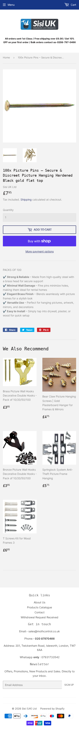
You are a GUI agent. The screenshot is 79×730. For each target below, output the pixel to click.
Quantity (8, 209)
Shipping (26, 199)
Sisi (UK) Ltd (29, 708)
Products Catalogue (39, 607)
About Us (39, 602)
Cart (73, 4)
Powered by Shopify (52, 708)
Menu (11, 4)
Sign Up (69, 684)
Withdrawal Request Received (39, 617)
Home (6, 57)
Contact (39, 612)
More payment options (40, 251)
